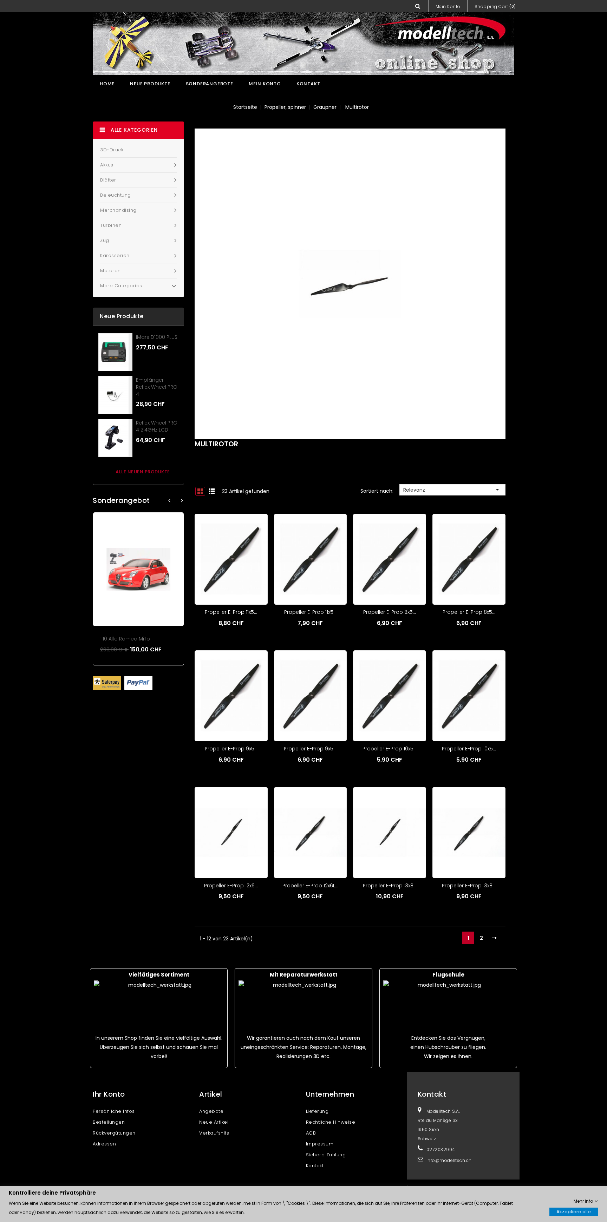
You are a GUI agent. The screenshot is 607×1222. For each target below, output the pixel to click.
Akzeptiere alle (573, 1211)
